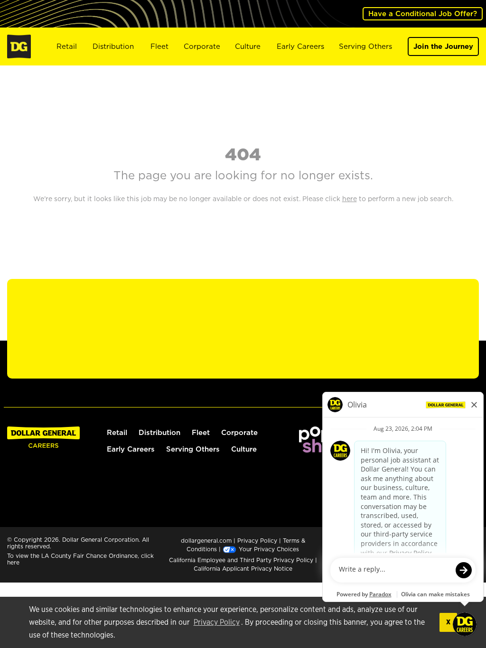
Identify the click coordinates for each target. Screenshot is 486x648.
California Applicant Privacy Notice (243, 568)
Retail (66, 46)
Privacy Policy (217, 622)
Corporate (202, 46)
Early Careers (300, 46)
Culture (248, 46)
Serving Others (365, 46)
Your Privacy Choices (268, 549)
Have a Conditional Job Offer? (422, 13)
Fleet (159, 46)
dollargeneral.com (206, 540)
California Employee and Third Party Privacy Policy (242, 560)
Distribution (113, 46)
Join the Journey (443, 46)
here (13, 562)
